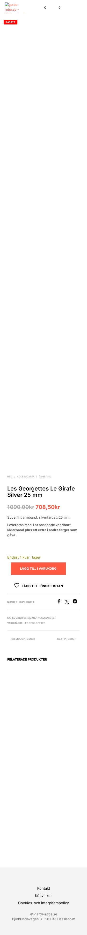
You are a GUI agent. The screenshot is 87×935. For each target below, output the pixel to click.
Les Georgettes (34, 623)
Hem (10, 476)
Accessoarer (25, 476)
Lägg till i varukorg (17, 745)
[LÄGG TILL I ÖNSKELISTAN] (38, 727)
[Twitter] (68, 602)
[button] (42, 7)
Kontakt (43, 888)
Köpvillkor (43, 895)
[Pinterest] (76, 602)
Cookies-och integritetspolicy (43, 903)
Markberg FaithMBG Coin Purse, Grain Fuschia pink (57, 827)
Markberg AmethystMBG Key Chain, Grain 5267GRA (20, 827)
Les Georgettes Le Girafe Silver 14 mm (57, 728)
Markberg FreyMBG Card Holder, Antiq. (19, 728)
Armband (45, 476)
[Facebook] (61, 602)
